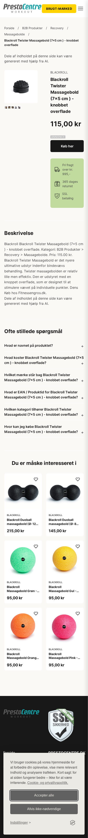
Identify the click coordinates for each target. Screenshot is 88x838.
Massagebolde (14, 34)
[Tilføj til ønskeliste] (36, 479)
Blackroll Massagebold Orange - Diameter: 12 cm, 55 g (22, 659)
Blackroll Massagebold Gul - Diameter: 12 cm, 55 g (64, 590)
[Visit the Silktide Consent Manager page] (72, 823)
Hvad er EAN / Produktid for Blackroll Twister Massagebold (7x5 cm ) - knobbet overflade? (41, 394)
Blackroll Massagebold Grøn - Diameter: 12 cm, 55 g (22, 590)
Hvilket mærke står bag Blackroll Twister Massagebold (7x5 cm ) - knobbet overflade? (41, 377)
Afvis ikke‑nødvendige (44, 809)
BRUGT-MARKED (59, 8)
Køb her (67, 146)
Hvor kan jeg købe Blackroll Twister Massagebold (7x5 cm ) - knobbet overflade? (41, 429)
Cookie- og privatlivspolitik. (47, 782)
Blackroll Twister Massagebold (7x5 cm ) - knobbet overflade (41, 43)
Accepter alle (44, 795)
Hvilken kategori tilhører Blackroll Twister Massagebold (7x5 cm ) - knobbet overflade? (41, 412)
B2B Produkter (32, 28)
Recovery (57, 28)
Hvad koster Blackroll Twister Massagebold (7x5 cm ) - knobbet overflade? (44, 360)
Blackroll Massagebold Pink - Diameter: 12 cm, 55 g (64, 657)
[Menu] (80, 8)
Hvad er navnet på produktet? (28, 345)
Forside (9, 28)
